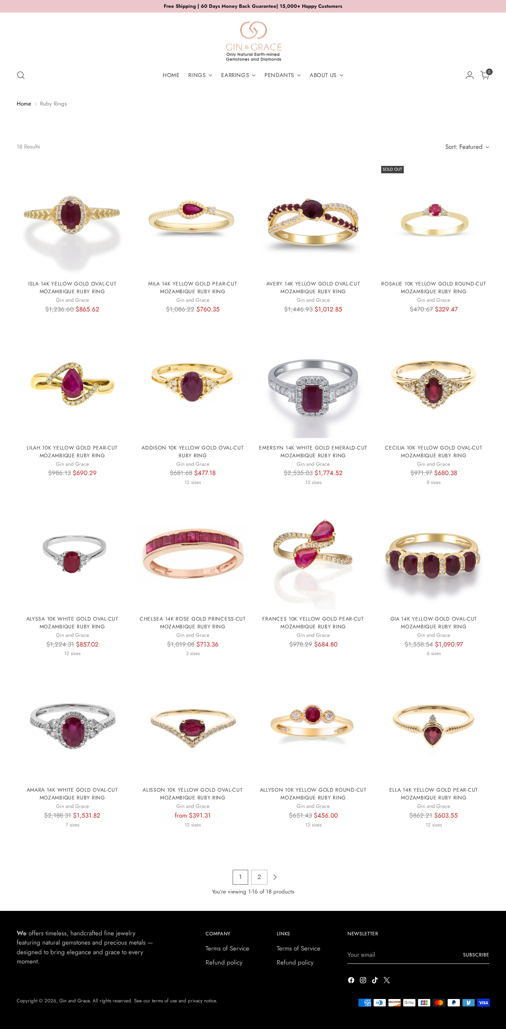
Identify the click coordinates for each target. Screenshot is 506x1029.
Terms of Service (227, 948)
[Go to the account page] (469, 75)
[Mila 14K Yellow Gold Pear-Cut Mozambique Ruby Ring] (192, 218)
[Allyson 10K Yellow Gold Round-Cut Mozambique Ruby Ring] (313, 724)
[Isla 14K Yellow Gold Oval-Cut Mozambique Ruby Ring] (72, 218)
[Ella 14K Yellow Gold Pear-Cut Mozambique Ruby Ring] (433, 724)
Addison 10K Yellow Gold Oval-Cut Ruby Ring (193, 451)
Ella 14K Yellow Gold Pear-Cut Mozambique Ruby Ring (433, 793)
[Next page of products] (274, 877)
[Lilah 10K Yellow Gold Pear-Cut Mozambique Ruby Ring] (72, 382)
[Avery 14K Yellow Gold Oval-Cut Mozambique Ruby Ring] (313, 218)
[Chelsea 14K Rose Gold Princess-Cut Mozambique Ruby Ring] (192, 553)
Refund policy (224, 962)
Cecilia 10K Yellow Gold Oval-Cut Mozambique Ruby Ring (433, 451)
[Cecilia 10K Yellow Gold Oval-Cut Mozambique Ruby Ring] (433, 382)
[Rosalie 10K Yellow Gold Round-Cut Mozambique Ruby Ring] (433, 218)
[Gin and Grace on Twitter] (387, 981)
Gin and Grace (74, 1000)
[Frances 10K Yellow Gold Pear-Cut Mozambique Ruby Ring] (313, 553)
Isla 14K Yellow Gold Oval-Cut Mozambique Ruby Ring (72, 287)
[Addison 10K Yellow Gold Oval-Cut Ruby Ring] (192, 382)
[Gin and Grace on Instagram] (363, 981)
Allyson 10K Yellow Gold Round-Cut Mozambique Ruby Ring (313, 793)
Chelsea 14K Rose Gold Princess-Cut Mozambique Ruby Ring (193, 622)
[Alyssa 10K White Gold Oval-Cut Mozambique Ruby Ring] (72, 553)
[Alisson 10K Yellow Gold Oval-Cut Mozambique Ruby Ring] (192, 724)
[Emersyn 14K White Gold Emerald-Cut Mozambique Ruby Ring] (313, 382)
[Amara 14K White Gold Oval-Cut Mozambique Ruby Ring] (72, 724)
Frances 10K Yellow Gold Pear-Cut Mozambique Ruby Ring (313, 622)
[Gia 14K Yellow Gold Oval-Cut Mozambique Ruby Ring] (433, 553)
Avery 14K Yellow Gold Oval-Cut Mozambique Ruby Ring (313, 287)
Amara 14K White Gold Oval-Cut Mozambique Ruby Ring (72, 793)
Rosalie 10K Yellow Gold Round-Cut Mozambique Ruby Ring (433, 287)
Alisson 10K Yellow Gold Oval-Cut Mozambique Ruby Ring (193, 793)
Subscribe (476, 954)
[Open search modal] (20, 75)
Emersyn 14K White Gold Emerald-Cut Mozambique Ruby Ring (313, 451)
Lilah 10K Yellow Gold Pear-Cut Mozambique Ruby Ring (72, 451)
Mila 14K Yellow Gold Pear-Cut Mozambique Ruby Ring (192, 287)
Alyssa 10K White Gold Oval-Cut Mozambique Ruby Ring (72, 622)
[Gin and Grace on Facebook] (351, 981)
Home (24, 104)
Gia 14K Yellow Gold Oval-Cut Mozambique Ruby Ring (433, 622)
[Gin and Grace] (253, 38)
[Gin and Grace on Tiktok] (375, 981)
